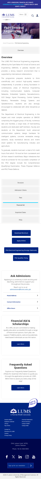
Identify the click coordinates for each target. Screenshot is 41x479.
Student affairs (8, 419)
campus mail (25, 425)
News (36, 4)
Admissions (15, 2)
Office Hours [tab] (11, 308)
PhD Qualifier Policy (21, 258)
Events (17, 6)
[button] (32, 15)
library (6, 423)
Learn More (20, 344)
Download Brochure (21, 233)
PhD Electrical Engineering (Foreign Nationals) (21, 250)
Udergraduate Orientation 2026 (13, 4)
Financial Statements (27, 419)
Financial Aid (23, 2)
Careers (6, 433)
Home (4, 43)
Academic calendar (9, 421)
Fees (20, 198)
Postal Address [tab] (11, 295)
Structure (21, 183)
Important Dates (20, 212)
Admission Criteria (20, 190)
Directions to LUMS (9, 431)
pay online (7, 425)
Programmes (10, 43)
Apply (9, 2)
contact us (7, 429)
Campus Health (29, 4)
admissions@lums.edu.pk (20, 289)
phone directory (26, 421)
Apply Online (21, 241)
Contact (23, 6)
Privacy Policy (8, 435)
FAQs (20, 220)
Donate (30, 2)
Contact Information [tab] (13, 302)
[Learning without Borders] (7, 19)
